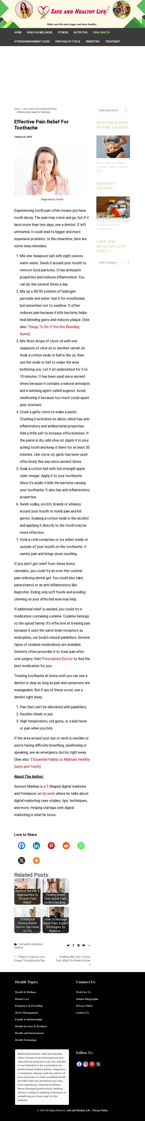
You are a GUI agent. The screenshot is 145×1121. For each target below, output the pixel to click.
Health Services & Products (31, 1026)
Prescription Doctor (57, 659)
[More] (36, 860)
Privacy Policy (84, 1005)
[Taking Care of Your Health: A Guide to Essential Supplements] (113, 207)
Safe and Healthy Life (78, 1110)
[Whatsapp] (81, 846)
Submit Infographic (87, 999)
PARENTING (93, 41)
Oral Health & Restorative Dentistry (40, 108)
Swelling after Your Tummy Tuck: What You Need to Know (73, 958)
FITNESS (63, 32)
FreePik (59, 199)
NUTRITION (80, 32)
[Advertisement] (72, 78)
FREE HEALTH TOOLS (67, 41)
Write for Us (83, 992)
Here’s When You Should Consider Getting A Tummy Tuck (112, 166)
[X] (21, 860)
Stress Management (26, 1012)
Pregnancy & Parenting (28, 1005)
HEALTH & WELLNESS (39, 32)
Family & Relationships (28, 1019)
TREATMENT (112, 41)
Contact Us (82, 1012)
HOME (17, 32)
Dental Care (22, 999)
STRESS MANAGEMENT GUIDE (32, 41)
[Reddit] (66, 846)
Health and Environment (29, 1033)
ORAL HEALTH (101, 32)
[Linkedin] (36, 846)
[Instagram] (85, 1064)
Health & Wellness (25, 992)
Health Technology (26, 1040)
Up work (48, 793)
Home (17, 108)
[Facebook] (21, 846)
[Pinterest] (51, 846)
